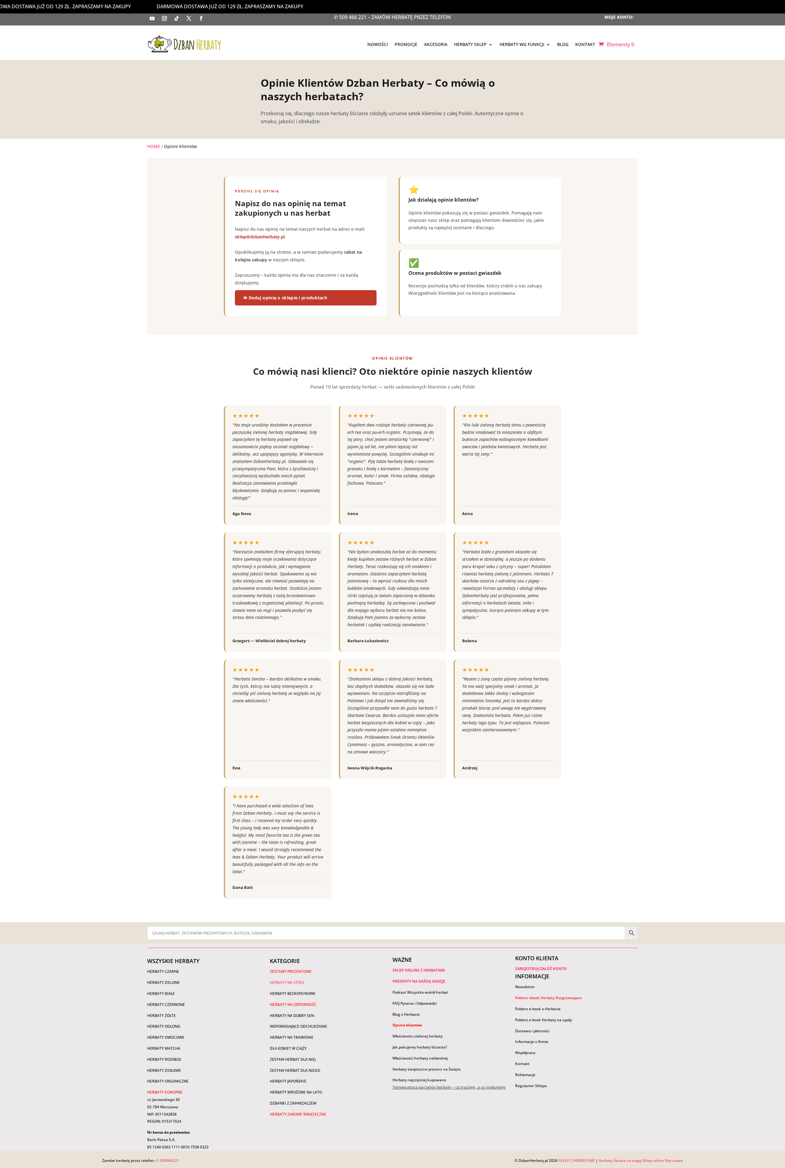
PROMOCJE (406, 44)
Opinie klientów (407, 1025)
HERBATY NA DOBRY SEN (292, 1015)
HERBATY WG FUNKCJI (522, 44)
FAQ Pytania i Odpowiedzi (414, 1003)
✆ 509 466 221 (351, 17)
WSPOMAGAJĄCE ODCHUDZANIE (298, 1026)
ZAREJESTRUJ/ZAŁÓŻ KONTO (541, 968)
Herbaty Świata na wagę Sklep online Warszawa (641, 1160)
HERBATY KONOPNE (164, 1092)
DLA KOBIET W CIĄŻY (288, 1048)
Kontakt (522, 1063)
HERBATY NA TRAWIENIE (291, 1037)
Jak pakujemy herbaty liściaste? (419, 1047)
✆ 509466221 (167, 1160)
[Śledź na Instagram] (164, 18)
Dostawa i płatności (532, 1030)
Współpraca (525, 1052)
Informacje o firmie (531, 1041)
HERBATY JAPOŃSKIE (288, 1081)
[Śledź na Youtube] (152, 18)
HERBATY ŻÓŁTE (161, 1015)
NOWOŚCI (377, 44)
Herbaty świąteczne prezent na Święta (426, 1069)
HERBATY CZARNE (163, 971)
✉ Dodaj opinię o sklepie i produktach (285, 298)
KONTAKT (585, 44)
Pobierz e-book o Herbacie (538, 1008)
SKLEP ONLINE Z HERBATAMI (418, 970)
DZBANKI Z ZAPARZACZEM (293, 1103)
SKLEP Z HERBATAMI (576, 1160)
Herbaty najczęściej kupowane (419, 1080)
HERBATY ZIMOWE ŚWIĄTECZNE (298, 1114)
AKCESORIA (435, 44)
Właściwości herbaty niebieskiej (420, 1058)
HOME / (155, 146)
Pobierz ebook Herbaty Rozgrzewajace (548, 997)
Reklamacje (525, 1074)
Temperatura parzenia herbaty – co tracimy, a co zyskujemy (449, 1087)
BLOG (563, 44)
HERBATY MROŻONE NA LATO (296, 1092)
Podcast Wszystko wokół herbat (420, 992)
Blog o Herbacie (406, 1014)
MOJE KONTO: (619, 17)
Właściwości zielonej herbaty (417, 1036)
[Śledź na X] (189, 18)
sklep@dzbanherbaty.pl (260, 237)
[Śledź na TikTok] (177, 18)
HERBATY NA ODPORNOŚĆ (293, 1004)
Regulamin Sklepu (531, 1085)
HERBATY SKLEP (470, 44)
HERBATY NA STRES (287, 982)
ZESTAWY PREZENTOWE (291, 971)
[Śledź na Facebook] (201, 18)
